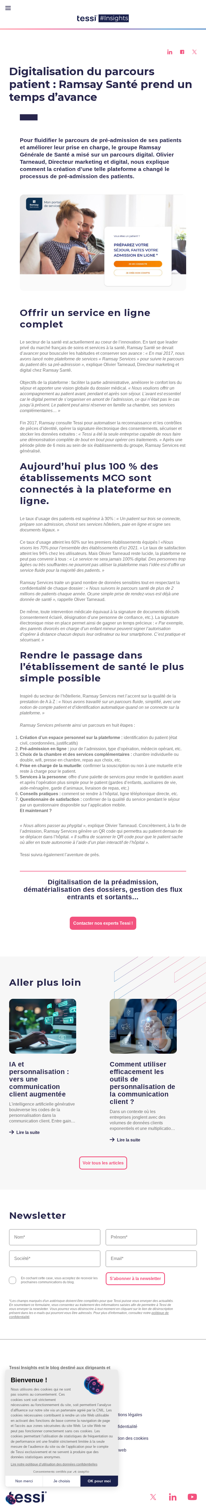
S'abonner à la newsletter (135, 1278)
